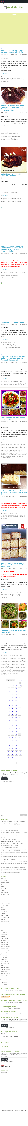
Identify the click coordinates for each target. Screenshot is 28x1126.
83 (19, 737)
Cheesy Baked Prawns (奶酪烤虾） (8, 859)
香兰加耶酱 (3, 457)
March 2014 (3, 961)
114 (16, 760)
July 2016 (2, 907)
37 (12, 705)
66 (16, 726)
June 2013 (3, 979)
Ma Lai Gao (15, 516)
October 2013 (4, 971)
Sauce (17, 453)
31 (19, 700)
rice (10, 667)
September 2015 (4, 927)
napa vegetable (4, 348)
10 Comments (24, 253)
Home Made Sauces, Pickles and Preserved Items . (13, 418)
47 (19, 711)
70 (16, 728)
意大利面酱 (13, 454)
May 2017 (3, 888)
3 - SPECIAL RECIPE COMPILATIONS (8, 444)
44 (9, 711)
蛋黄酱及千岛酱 (15, 456)
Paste (10, 451)
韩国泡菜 (21, 456)
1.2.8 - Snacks (22, 77)
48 (9, 714)
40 (9, 708)
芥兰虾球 (16, 672)
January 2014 (3, 965)
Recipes (6, 667)
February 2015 (4, 940)
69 (12, 728)
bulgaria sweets (4, 133)
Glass (20, 660)
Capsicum (3, 658)
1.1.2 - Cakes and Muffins (13, 132)
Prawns (2, 667)
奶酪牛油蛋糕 (4, 597)
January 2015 (3, 942)
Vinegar (16, 669)
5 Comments (24, 421)
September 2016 (4, 903)
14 (16, 688)
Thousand (24, 453)
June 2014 (3, 955)
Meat (8, 450)
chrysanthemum (21, 658)
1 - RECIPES (4, 77)
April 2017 (3, 890)
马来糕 (2, 518)
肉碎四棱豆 (10, 672)
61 (12, 723)
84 (9, 740)
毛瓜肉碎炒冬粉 (21, 670)
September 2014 (4, 950)
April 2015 (3, 936)
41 (12, 708)
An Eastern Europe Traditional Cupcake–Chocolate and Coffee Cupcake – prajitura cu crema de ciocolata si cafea (13, 108)
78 (16, 734)
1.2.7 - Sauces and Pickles (13, 443)
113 (12, 760)
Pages (6, 666)
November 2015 (4, 923)
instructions (9, 663)
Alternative (3, 657)
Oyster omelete (9, 79)
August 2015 (3, 929)
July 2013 (2, 977)
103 (20, 751)
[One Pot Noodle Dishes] (14, 1008)
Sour (21, 667)
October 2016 (4, 902)
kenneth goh (19, 78)
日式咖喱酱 (19, 454)
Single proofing (4, 384)
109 (12, 757)
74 (16, 731)
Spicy (23, 667)
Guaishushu (13, 78)
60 (9, 723)
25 (12, 697)
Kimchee (17, 449)
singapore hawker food (6, 277)
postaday (24, 79)
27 (19, 697)
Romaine (13, 667)
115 (20, 760)
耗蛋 (8, 81)
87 (19, 740)
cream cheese (4, 594)
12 (9, 688)
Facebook (16, 660)
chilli (5, 446)
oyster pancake (17, 79)
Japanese (3, 449)
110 (16, 757)
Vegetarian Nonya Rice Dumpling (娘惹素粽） (11, 841)
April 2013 (3, 982)
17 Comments (24, 496)
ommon (2, 666)
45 (12, 711)
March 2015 (3, 938)
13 (12, 688)
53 (12, 717)
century (24, 444)
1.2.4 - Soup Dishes (12, 342)
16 (9, 691)
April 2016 (3, 913)
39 (19, 705)
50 (16, 714)
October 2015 (4, 925)
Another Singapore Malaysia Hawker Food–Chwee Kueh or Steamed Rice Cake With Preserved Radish (12, 248)
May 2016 (3, 911)
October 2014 (4, 948)
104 (8, 754)
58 (16, 720)
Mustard (18, 664)
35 (19, 703)
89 (12, 743)
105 (12, 754)
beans (7, 657)
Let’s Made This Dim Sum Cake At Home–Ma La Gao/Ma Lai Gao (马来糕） (14, 492)
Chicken (11, 658)
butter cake (24, 593)
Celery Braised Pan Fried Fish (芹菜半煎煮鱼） (11, 825)
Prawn (22, 666)
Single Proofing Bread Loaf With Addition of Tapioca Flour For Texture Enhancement (13, 358)
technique (6, 669)
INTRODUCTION (16, 663)
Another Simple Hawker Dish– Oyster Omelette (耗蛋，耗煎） (12, 51)
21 (12, 694)
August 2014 (3, 952)
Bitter (11, 657)
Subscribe (4, 779)
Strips (2, 669)
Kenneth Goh (14, 54)
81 (12, 737)
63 (19, 723)
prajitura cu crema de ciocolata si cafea (9, 139)
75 (19, 731)
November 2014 (4, 946)
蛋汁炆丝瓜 (12, 673)
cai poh (23, 272)
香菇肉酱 (8, 457)
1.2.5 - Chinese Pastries (13, 77)
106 (16, 754)
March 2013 (3, 984)
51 (19, 714)
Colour (2, 660)
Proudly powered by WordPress (9, 1110)
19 (19, 691)
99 (19, 748)
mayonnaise (3, 450)
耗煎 (5, 81)
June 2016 (3, 909)
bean (21, 444)
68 (9, 728)
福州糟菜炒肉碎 (4, 672)
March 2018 (3, 880)
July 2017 (2, 884)
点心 (25, 516)
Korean (21, 449)
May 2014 (3, 957)
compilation (7, 660)
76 (9, 734)
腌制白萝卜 (3, 456)
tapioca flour (11, 384)
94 (16, 746)
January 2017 (3, 896)
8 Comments (24, 54)
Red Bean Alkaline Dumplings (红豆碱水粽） (10, 872)
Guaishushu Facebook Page (9, 1037)
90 (16, 743)
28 (9, 700)
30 (16, 700)
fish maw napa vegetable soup (8, 345)
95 (19, 746)
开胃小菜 (8, 454)
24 (9, 697)
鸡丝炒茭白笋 (4, 675)
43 (19, 708)
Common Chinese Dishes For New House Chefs (13, 631)
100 (8, 751)
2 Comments (24, 324)
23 (19, 694)
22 (16, 694)
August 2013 (3, 975)
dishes (11, 660)
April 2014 (3, 959)
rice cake (16, 275)
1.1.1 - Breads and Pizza (13, 381)
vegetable (11, 669)
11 (20, 685)
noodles (22, 664)
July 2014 (2, 954)
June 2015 (3, 932)
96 (9, 748)
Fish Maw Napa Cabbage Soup (12, 322)
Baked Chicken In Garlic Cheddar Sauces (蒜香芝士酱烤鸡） (14, 861)
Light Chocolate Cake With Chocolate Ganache (11, 175)
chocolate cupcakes (13, 133)
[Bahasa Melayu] (4, 1065)
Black (14, 657)
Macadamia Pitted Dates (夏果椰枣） (9, 839)
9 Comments (24, 112)
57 (12, 720)
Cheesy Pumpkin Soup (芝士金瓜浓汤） (9, 847)
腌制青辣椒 (8, 456)
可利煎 (2, 81)
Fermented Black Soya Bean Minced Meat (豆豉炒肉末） (13, 867)
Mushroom (15, 450)
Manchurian (10, 664)
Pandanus (3, 451)
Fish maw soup (18, 345)
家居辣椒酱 (3, 454)
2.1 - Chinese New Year (6, 344)
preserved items (4, 453)
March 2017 (3, 892)
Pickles (14, 451)
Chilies (2, 446)
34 (16, 703)
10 (16, 685)
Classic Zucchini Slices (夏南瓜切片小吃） (10, 830)
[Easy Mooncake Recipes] (14, 1013)
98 (16, 748)
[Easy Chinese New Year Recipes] (14, 990)
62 (16, 723)
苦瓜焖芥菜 (20, 672)
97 (12, 748)
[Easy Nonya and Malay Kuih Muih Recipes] (14, 1002)
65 (12, 726)
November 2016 (4, 900)
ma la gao (10, 516)
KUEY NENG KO (4, 516)
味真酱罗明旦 (4, 670)
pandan (20, 450)
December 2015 (4, 921)
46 (16, 711)
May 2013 (3, 981)
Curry (17, 446)
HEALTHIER (19, 661)
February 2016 (4, 917)
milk (11, 450)
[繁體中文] (2, 1065)
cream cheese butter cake (14, 594)
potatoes (18, 666)
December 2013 (4, 967)
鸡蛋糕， (6, 518)
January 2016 (3, 919)
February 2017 (4, 894)
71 (19, 728)
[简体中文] (1, 1065)
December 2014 (4, 944)
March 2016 (3, 915)
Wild (20, 669)
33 (12, 703)
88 (9, 743)
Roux (14, 453)
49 (12, 714)
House (24, 661)
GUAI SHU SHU (6, 78)
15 (19, 688)
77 (12, 734)
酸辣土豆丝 (18, 673)
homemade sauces (18, 447)
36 (9, 705)
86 (16, 740)
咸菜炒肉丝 (9, 670)
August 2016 (3, 905)
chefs (7, 658)
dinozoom (14, 1112)
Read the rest (5, 73)
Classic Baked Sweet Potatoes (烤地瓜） (10, 845)
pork (9, 666)
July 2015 (2, 930)
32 (9, 703)
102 (16, 751)
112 (8, 760)
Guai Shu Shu (15, 7)
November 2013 (4, 969)
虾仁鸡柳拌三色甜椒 (5, 673)
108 (8, 757)
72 (9, 731)
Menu (14, 14)
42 (16, 708)
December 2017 (4, 882)
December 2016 (4, 898)
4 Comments (24, 362)
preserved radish (10, 275)
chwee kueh (3, 274)
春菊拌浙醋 (15, 670)
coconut (13, 446)
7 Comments (24, 634)
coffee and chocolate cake (7, 135)
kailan (21, 663)
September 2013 (4, 973)
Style (20, 453)
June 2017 (3, 886)
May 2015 (3, 934)
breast (21, 657)
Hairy (15, 661)
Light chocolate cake (11, 201)
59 (19, 720)
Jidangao (16, 515)
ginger (20, 446)
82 (16, 737)
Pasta (7, 451)
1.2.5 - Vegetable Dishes (13, 655)
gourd (23, 660)
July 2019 (2, 878)
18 (16, 691)
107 (20, 754)
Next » (14, 763)
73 (12, 731)
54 (16, 717)
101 (12, 751)
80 (9, 737)
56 (9, 720)
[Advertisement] (14, 30)
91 (19, 743)
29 (12, 700)
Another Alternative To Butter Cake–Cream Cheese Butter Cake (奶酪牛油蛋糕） (13, 565)
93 (12, 746)
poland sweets (18, 138)
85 (12, 740)
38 (16, 705)
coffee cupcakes (17, 135)
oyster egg (3, 79)
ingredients (3, 663)
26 (16, 697)
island (25, 447)
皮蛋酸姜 (24, 454)
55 (19, 717)
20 (9, 694)
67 (19, 726)
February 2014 (4, 963)
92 (9, 746)
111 (20, 757)
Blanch (17, 657)
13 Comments (24, 568)
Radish (10, 453)
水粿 (13, 277)
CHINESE (9, 446)
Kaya (7, 449)
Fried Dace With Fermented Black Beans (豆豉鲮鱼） (12, 843)
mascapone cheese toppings (7, 138)
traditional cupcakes (5, 141)
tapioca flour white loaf (20, 384)
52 (9, 717)
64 (9, 726)
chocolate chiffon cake (6, 200)
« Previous (19, 680)
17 (12, 691)
